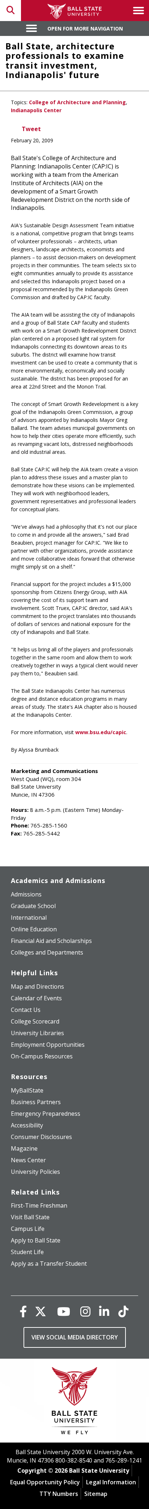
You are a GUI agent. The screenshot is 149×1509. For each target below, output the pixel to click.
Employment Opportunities (48, 1045)
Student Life (27, 1252)
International (29, 918)
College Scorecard (35, 1021)
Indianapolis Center (36, 110)
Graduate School (33, 906)
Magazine (24, 1148)
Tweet (31, 129)
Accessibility (27, 1125)
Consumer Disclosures (41, 1137)
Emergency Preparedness (45, 1114)
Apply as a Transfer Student (49, 1264)
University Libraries (37, 1033)
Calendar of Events (36, 998)
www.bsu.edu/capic (100, 732)
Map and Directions (37, 987)
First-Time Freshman (39, 1205)
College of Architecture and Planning (77, 102)
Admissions (26, 894)
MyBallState (27, 1090)
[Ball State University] (75, 1402)
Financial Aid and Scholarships (51, 941)
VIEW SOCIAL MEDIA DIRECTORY (74, 1337)
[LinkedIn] (104, 1311)
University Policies (35, 1172)
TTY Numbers (58, 1494)
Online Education (34, 929)
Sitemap (95, 1494)
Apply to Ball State (35, 1240)
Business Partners (36, 1102)
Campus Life (27, 1229)
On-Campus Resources (42, 1056)
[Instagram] (85, 1311)
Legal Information (111, 1482)
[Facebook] (23, 1311)
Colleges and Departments (47, 952)
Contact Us (26, 1010)
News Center (28, 1160)
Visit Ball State (30, 1217)
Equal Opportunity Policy (45, 1482)
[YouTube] (63, 1311)
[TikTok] (123, 1311)
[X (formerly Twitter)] (40, 1311)
